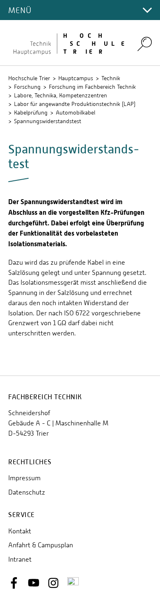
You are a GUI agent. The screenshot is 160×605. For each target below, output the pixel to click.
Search (144, 43)
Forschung (27, 86)
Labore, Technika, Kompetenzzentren (60, 95)
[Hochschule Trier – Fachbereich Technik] (67, 42)
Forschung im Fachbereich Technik (92, 86)
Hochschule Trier (29, 78)
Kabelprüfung (31, 112)
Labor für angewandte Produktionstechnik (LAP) (74, 104)
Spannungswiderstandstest (47, 121)
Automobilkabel (75, 112)
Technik (110, 78)
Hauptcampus (75, 78)
